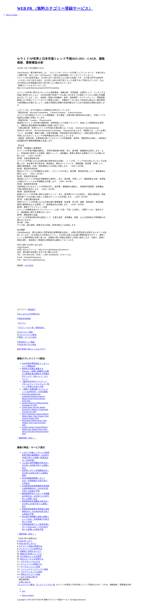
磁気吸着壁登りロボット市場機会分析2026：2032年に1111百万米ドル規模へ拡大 (35, 496)
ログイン (22, 323)
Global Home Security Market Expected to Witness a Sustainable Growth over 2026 (35, 409)
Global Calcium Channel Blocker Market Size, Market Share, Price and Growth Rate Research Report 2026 (35, 430)
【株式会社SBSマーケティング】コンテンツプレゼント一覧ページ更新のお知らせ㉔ (35, 384)
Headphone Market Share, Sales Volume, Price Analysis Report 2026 (34, 422)
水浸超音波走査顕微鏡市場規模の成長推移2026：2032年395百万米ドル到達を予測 (35, 488)
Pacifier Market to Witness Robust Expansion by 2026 (35, 404)
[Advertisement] (62, 37)
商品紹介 (32, 309)
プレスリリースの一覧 (45, 585)
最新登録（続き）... (27, 438)
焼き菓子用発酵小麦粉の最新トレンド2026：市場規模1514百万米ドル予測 (35, 519)
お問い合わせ (25, 582)
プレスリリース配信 (26, 585)
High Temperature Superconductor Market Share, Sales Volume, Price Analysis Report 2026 (35, 416)
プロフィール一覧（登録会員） (31, 328)
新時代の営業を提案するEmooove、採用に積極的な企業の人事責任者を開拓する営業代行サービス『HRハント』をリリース (35, 374)
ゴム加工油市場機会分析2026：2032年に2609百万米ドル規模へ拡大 (35, 465)
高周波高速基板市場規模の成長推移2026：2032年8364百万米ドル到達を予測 (35, 511)
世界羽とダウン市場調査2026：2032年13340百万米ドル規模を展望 (35, 473)
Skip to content (11, 15)
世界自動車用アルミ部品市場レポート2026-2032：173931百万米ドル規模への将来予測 (35, 526)
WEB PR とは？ (25, 541)
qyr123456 (29, 265)
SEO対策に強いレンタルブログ (31, 349)
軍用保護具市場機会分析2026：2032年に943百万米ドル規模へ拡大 (35, 503)
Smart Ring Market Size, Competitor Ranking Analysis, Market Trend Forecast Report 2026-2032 (33, 397)
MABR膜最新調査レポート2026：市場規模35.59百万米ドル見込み (35, 480)
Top (23, 591)
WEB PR (27, 544)
